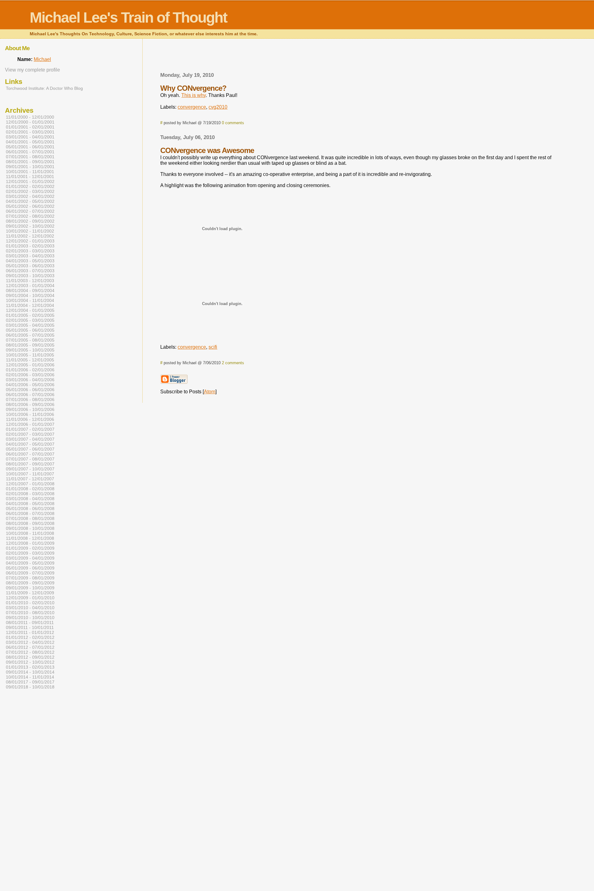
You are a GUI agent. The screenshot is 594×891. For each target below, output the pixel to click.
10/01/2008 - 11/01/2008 (30, 533)
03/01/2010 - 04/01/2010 (30, 607)
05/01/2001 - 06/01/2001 (30, 146)
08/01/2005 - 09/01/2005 (30, 345)
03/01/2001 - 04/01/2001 (30, 136)
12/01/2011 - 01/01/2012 (30, 632)
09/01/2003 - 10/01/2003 (30, 275)
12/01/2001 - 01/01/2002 (30, 181)
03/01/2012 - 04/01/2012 (30, 642)
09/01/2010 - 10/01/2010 (30, 617)
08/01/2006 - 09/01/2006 (30, 404)
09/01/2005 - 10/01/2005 (30, 349)
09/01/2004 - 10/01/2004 (30, 295)
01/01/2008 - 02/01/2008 (30, 488)
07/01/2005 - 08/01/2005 (30, 340)
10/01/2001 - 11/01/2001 (30, 171)
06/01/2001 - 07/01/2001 (30, 151)
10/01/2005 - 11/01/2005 (30, 354)
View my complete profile (32, 69)
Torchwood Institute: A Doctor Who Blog (44, 88)
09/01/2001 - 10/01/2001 (30, 166)
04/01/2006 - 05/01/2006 (30, 384)
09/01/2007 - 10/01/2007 (30, 468)
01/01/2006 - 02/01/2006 (30, 369)
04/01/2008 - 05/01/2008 (30, 503)
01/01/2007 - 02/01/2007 (30, 429)
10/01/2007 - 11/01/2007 (30, 473)
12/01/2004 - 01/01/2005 (30, 310)
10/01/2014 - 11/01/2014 (30, 677)
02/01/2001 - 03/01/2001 (30, 131)
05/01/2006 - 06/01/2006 (30, 389)
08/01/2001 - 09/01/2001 (30, 161)
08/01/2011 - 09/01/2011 (30, 622)
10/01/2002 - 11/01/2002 (30, 231)
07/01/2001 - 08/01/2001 (30, 156)
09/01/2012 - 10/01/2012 (30, 662)
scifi (213, 347)
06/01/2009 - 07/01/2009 (30, 572)
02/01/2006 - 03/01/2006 (30, 374)
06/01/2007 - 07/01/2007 (30, 454)
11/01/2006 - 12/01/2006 (30, 419)
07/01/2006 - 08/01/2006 (30, 399)
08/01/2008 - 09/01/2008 (30, 523)
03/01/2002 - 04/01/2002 (30, 196)
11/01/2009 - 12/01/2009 (30, 592)
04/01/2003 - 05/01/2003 (30, 260)
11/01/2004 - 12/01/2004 (30, 305)
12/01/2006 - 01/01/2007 (30, 424)
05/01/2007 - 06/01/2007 (30, 449)
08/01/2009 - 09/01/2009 (30, 582)
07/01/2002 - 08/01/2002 (30, 216)
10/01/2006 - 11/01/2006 (30, 414)
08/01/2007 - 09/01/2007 (30, 463)
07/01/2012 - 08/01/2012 (30, 652)
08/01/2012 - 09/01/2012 (30, 657)
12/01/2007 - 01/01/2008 (30, 483)
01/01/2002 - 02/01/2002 (30, 186)
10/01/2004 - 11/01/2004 (30, 300)
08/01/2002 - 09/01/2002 (30, 221)
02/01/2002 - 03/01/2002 (30, 191)
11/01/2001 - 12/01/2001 (30, 176)
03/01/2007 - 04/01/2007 (30, 439)
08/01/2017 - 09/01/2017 (30, 681)
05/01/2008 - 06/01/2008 (30, 508)
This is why (193, 95)
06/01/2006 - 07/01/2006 (30, 394)
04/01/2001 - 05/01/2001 (30, 141)
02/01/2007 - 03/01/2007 (30, 434)
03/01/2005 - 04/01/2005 (30, 325)
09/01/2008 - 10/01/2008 (30, 528)
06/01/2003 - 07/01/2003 (30, 270)
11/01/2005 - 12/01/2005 (30, 359)
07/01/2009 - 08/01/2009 (30, 577)
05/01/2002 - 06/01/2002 (30, 206)
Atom (209, 391)
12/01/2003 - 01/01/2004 (30, 285)
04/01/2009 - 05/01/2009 (30, 563)
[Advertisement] (356, 57)
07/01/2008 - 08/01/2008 (30, 518)
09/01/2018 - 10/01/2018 (30, 686)
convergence (192, 107)
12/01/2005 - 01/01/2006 (30, 364)
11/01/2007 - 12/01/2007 (30, 478)
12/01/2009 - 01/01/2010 (30, 597)
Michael (42, 59)
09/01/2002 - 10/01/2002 (30, 226)
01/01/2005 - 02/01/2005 (30, 315)
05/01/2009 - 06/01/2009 (30, 568)
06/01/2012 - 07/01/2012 (30, 647)
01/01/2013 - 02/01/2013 (30, 667)
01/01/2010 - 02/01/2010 (30, 602)
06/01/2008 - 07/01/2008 (30, 513)
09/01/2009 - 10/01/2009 (30, 587)
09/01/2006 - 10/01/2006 (30, 409)
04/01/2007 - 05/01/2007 (30, 444)
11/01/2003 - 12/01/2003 (30, 280)
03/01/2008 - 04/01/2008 (30, 498)
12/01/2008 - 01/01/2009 (30, 543)
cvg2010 (218, 107)
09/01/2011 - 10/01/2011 (30, 627)
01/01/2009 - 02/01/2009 (30, 548)
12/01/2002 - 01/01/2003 (30, 240)
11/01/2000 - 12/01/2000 (30, 117)
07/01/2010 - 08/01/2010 (30, 612)
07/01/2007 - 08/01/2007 (30, 458)
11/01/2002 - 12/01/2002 (30, 236)
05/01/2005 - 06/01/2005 (30, 330)
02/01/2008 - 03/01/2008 (30, 493)
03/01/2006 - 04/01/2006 (30, 379)
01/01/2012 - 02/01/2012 (30, 637)
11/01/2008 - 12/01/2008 (30, 538)
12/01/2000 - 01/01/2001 (30, 122)
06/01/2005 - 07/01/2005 (30, 335)
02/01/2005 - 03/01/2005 (30, 320)
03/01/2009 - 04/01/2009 (30, 558)
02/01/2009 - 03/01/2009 (30, 553)
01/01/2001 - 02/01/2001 (30, 126)
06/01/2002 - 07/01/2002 (30, 211)
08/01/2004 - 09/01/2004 (30, 290)
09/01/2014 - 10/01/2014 (30, 672)
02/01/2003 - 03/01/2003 (30, 250)
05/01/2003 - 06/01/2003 (30, 265)
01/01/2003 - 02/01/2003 (30, 245)
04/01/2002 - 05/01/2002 (30, 201)
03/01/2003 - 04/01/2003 (30, 255)
